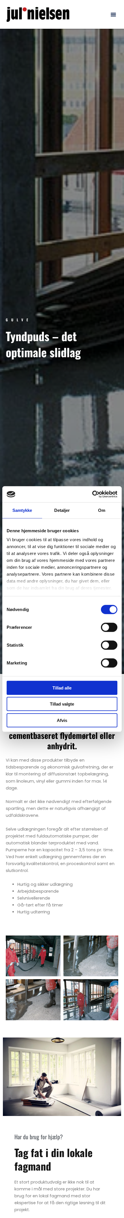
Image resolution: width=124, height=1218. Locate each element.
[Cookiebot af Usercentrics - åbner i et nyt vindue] (92, 494)
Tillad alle (62, 687)
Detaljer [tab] (62, 510)
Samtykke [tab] (22, 510)
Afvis (62, 720)
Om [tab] (101, 510)
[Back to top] (109, 1199)
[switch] (109, 627)
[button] (113, 14)
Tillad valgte (62, 704)
